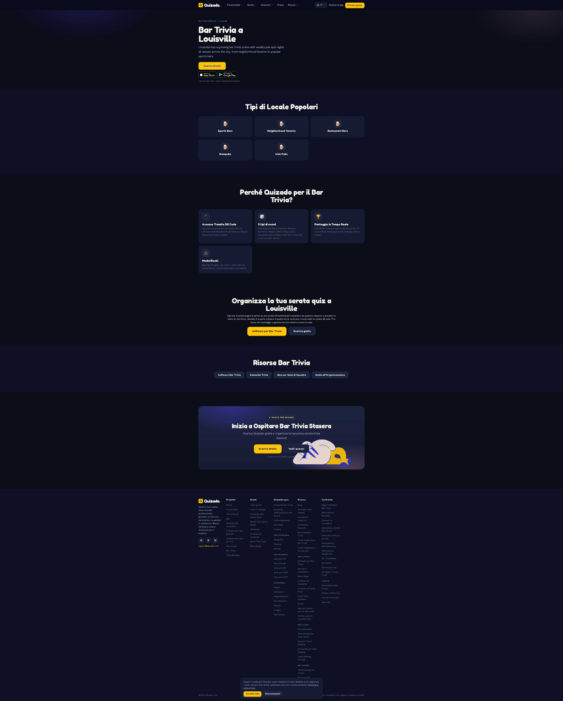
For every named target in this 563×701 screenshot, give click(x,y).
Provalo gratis (354, 5)
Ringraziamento (281, 596)
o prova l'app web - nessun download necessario (219, 81)
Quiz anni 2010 (281, 577)
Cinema (277, 529)
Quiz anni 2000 (281, 572)
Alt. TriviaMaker (329, 558)
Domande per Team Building (307, 650)
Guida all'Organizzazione (330, 374)
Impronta (326, 602)
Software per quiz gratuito (234, 532)
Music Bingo (255, 546)
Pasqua (277, 605)
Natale (277, 587)
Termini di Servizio (330, 597)
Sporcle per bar (329, 567)
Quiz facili (278, 524)
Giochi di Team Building (305, 643)
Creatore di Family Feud (306, 590)
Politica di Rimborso (331, 593)
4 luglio (277, 610)
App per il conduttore (303, 570)
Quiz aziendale (305, 629)
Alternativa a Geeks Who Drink (331, 529)
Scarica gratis (302, 331)
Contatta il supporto (303, 519)
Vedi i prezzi (296, 448)
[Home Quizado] (209, 5)
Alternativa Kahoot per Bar (331, 537)
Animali (277, 548)
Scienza (277, 544)
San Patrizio (279, 614)
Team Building (232, 555)
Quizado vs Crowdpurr (327, 522)
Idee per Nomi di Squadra (291, 374)
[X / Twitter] (208, 540)
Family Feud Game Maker (258, 523)
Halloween (279, 592)
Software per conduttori (232, 525)
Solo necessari (272, 693)
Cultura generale (282, 520)
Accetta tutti (252, 693)
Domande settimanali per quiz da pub (283, 512)
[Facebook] (201, 540)
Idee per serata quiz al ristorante (306, 610)
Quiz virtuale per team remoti (306, 635)
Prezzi (280, 5)
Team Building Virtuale (304, 658)
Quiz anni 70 (280, 559)
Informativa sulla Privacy (330, 587)
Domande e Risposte (303, 526)
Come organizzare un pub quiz (306, 549)
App (228, 518)
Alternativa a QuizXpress (328, 552)
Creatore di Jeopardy (255, 535)
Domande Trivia (259, 374)
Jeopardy (254, 529)
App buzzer (231, 546)
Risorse (292, 5)
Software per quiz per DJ (234, 540)
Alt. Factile (326, 563)
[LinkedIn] (215, 540)
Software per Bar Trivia (267, 331)
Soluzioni (265, 5)
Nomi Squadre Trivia (304, 534)
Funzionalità (233, 5)
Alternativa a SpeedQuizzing (328, 545)
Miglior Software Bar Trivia (329, 506)
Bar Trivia (230, 550)
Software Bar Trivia (229, 374)
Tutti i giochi (256, 505)
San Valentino (280, 601)
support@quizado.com (209, 546)
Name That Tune (258, 541)
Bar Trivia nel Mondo (207, 21)
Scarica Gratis (212, 65)
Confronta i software (303, 598)
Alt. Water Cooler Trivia (330, 573)
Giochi (250, 5)
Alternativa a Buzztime (328, 514)
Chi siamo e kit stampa (305, 511)
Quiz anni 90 (280, 568)
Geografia (278, 539)
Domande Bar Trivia (283, 505)
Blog (300, 505)
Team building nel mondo (306, 671)
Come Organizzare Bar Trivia (307, 541)
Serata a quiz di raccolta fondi (305, 617)
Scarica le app (336, 5)
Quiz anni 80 (280, 563)
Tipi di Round (232, 514)
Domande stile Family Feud (257, 515)
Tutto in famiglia (257, 509)
